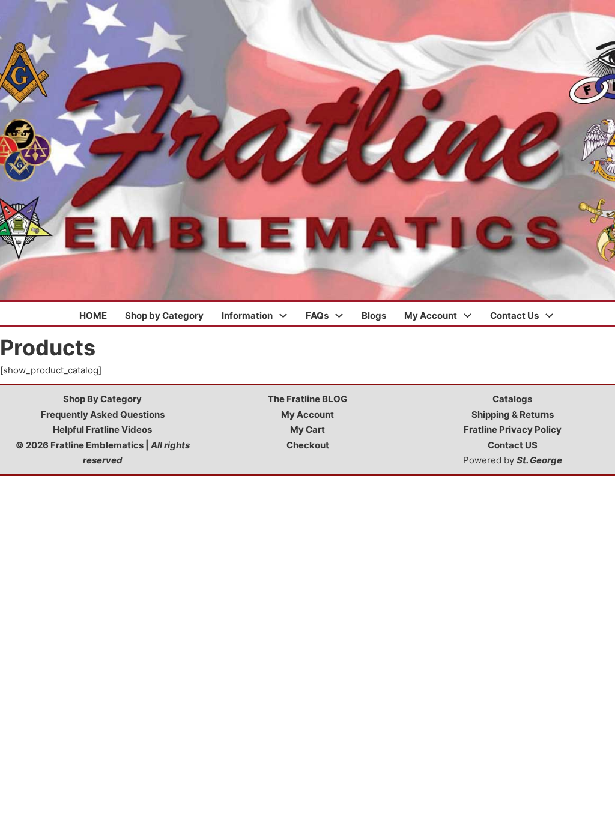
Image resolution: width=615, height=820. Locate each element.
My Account (430, 315)
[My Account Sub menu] (467, 315)
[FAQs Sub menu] (339, 315)
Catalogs (512, 399)
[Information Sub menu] (283, 315)
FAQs (317, 315)
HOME (93, 315)
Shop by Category (164, 315)
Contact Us (514, 315)
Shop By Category (102, 399)
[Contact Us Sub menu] (549, 315)
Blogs (374, 315)
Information (247, 315)
